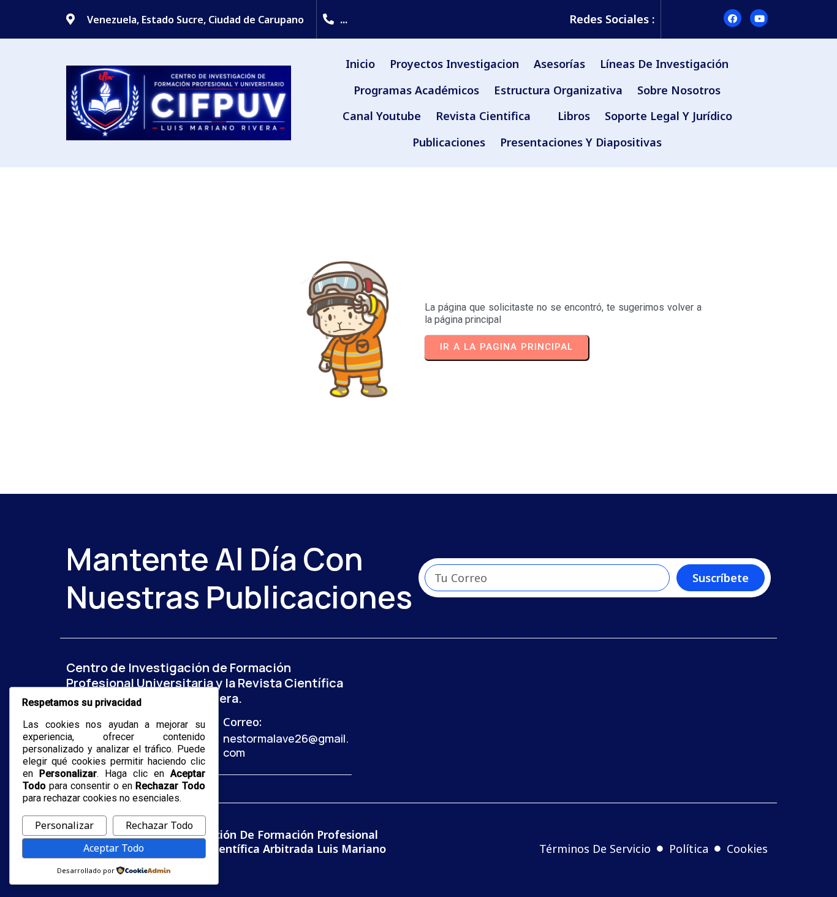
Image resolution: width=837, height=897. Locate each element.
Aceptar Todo (113, 848)
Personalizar (64, 825)
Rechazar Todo (159, 825)
